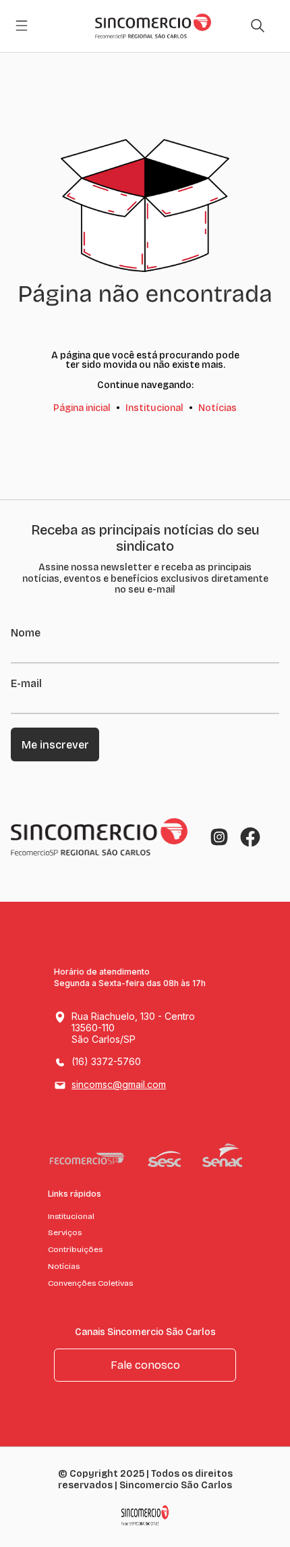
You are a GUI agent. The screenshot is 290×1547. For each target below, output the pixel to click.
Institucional (154, 408)
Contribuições (75, 1249)
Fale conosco (145, 1365)
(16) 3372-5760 (106, 1061)
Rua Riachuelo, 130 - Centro (133, 1027)
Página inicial (82, 408)
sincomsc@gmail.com (118, 1084)
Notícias (217, 408)
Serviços (65, 1232)
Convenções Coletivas (90, 1283)
